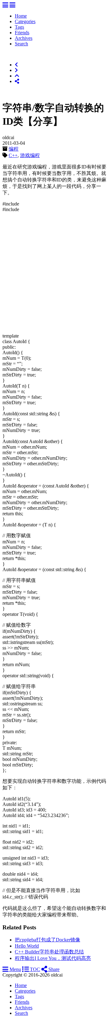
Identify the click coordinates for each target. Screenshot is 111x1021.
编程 (13, 148)
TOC (34, 969)
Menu (14, 969)
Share (53, 969)
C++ (13, 155)
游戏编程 (30, 155)
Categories (25, 21)
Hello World (27, 945)
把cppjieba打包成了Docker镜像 (47, 939)
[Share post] (17, 81)
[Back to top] (17, 75)
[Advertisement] (55, 272)
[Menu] (5, 5)
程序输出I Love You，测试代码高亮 (53, 958)
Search (21, 43)
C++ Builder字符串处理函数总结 (49, 951)
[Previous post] (16, 64)
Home (21, 16)
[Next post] (16, 70)
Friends (22, 32)
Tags (19, 27)
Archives (23, 38)
